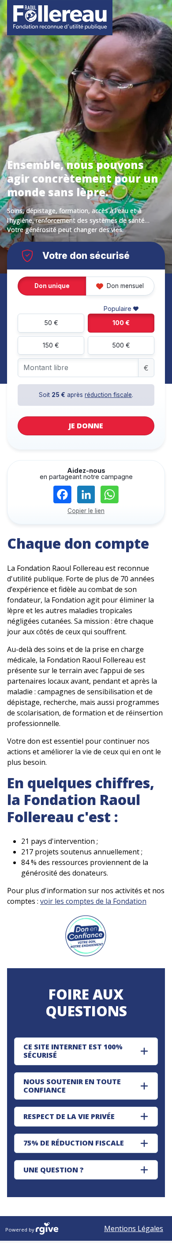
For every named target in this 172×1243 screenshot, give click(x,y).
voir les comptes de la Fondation (93, 901)
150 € (51, 345)
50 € (51, 322)
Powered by (20, 1229)
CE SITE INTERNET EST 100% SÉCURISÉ (73, 1051)
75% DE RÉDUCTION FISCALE (73, 1143)
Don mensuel (124, 285)
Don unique (52, 285)
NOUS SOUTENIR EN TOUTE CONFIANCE (72, 1086)
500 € (121, 345)
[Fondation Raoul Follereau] (59, 17)
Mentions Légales (133, 1228)
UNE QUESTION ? (53, 1170)
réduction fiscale (108, 394)
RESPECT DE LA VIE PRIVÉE (69, 1116)
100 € (121, 322)
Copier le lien (86, 510)
